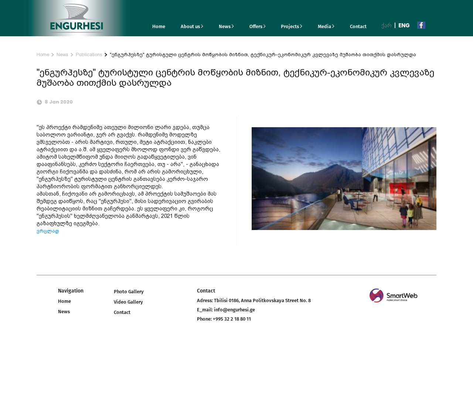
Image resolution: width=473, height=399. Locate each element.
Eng (404, 25)
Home (158, 26)
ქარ (386, 25)
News (225, 26)
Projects (290, 26)
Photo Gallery (129, 291)
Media (325, 26)
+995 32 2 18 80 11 (232, 319)
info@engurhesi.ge (234, 309)
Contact (358, 26)
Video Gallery (128, 302)
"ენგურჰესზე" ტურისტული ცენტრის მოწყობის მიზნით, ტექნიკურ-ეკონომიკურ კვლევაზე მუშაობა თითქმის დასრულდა (263, 54)
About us (191, 26)
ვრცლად (48, 231)
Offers (256, 26)
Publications (89, 54)
